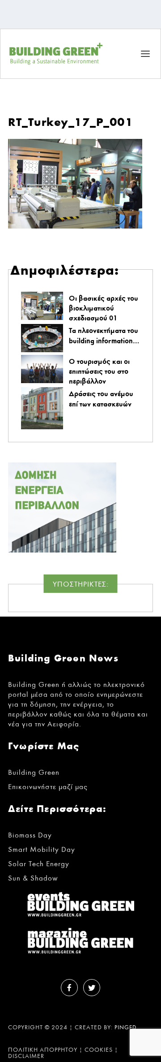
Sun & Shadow (33, 878)
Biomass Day (30, 835)
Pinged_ (127, 1027)
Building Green (33, 772)
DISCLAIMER (26, 1056)
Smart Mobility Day (41, 849)
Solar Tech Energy (38, 863)
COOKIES (99, 1049)
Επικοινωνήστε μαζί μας (48, 786)
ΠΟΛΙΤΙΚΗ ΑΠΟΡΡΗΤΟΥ (42, 1049)
